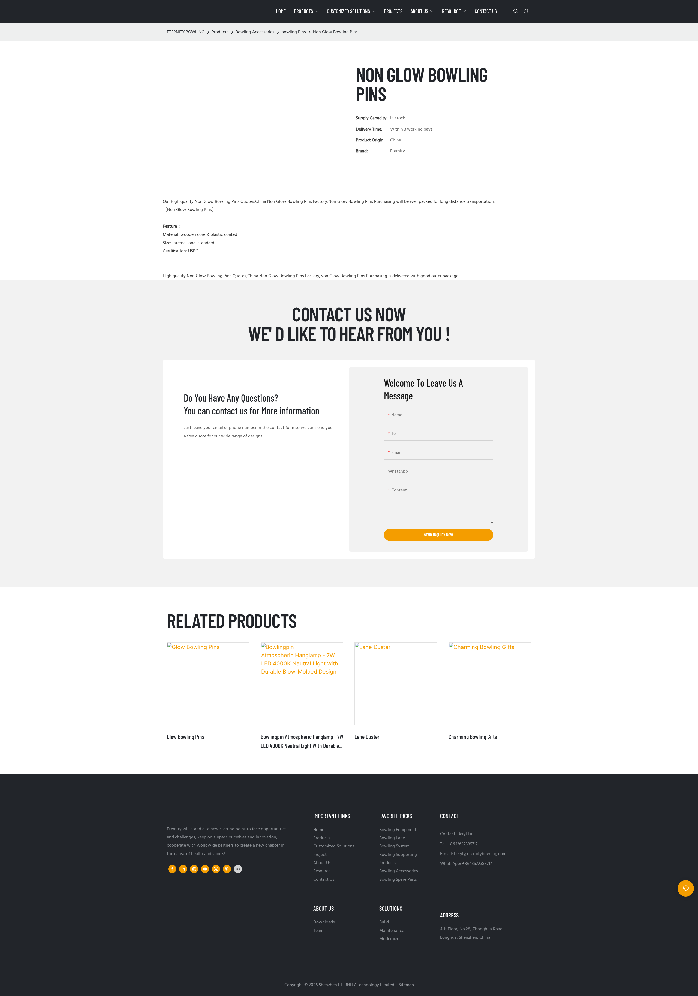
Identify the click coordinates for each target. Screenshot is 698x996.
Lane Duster (367, 736)
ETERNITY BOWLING (185, 32)
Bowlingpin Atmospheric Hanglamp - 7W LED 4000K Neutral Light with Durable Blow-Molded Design (302, 741)
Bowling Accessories (255, 32)
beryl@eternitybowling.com (480, 854)
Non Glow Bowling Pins (335, 32)
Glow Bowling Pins (185, 736)
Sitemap (406, 985)
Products (220, 32)
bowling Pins (293, 32)
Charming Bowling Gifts (473, 736)
